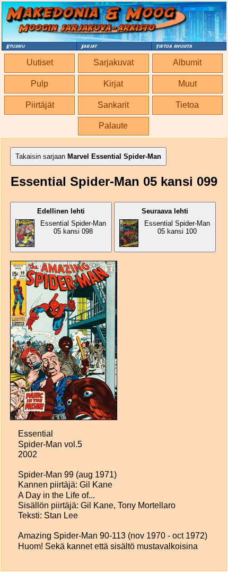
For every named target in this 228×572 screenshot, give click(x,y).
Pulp (39, 83)
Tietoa (187, 104)
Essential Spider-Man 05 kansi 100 (176, 221)
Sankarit (113, 104)
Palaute (113, 125)
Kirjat (113, 83)
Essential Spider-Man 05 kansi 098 (71, 221)
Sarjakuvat (113, 62)
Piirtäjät (39, 104)
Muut (187, 83)
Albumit (187, 62)
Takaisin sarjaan (88, 156)
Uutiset (40, 62)
